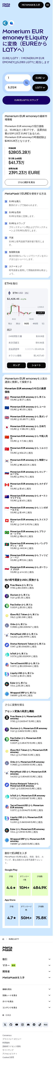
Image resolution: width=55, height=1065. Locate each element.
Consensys (6, 1035)
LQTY (38, 87)
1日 (43, 324)
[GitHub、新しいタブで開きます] (10, 1024)
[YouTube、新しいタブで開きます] (16, 1024)
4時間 (35, 324)
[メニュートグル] (47, 5)
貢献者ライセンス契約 (11, 1046)
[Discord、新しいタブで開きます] (28, 1024)
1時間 (26, 324)
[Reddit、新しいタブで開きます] (34, 1024)
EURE (39, 78)
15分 (10, 324)
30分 (18, 324)
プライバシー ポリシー (11, 1039)
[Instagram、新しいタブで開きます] (22, 1024)
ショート (36, 365)
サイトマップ (7, 1050)
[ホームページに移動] (3, 939)
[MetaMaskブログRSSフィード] (45, 1024)
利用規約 (6, 1043)
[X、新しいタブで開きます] (5, 1024)
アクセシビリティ (9, 1054)
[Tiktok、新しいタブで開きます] (39, 1024)
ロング (16, 365)
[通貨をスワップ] (26, 82)
